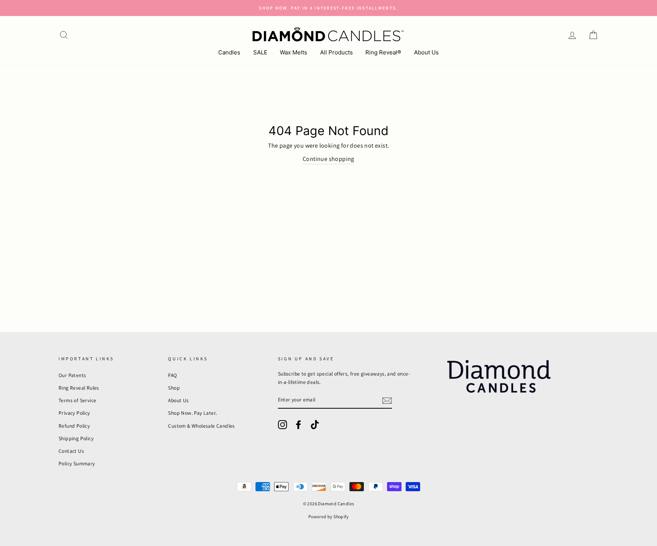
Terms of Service (77, 400)
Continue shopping (328, 159)
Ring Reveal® (383, 52)
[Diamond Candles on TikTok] (314, 424)
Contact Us (71, 450)
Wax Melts (293, 52)
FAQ (172, 375)
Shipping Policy (76, 438)
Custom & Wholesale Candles (201, 425)
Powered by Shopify (328, 516)
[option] (328, 8)
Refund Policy (74, 425)
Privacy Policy (74, 412)
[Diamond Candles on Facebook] (298, 424)
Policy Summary (77, 463)
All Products (336, 52)
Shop (174, 387)
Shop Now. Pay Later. (192, 412)
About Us (426, 52)
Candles (229, 52)
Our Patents (72, 375)
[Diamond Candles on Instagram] (282, 424)
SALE (260, 52)
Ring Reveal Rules (79, 387)
